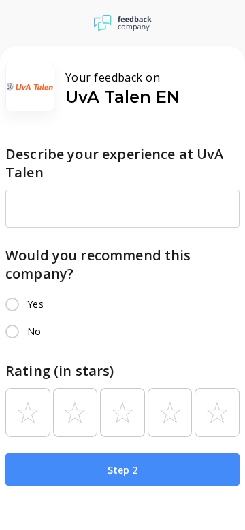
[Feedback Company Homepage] (123, 23)
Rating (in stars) (59, 370)
